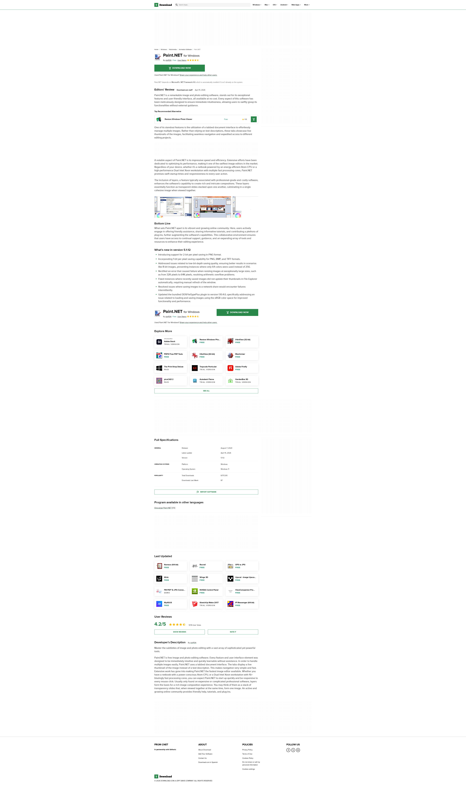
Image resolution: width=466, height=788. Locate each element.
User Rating (182, 60)
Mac (266, 5)
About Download (204, 750)
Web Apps (295, 5)
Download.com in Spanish (208, 762)
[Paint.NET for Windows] (157, 57)
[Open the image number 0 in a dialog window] (173, 207)
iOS (274, 5)
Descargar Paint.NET (163, 508)
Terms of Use (247, 754)
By (167, 60)
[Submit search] (177, 5)
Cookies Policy (247, 758)
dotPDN (193, 643)
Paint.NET (181, 55)
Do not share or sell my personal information (251, 763)
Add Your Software (205, 754)
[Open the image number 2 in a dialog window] (251, 207)
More (306, 5)
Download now (181, 68)
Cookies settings (248, 769)
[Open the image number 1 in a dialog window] (212, 207)
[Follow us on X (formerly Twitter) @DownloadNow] (293, 750)
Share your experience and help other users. (198, 75)
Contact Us (202, 758)
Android (283, 5)
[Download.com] (163, 5)
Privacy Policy (247, 750)
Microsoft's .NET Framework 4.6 (183, 82)
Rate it (233, 632)
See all (206, 391)
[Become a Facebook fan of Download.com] (288, 750)
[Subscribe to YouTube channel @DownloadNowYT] (298, 750)
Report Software (208, 492)
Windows (256, 5)
